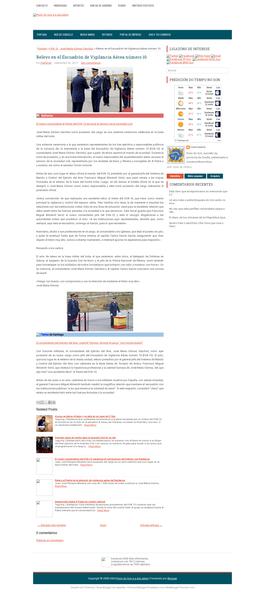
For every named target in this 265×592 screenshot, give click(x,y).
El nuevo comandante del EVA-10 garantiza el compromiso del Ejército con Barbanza (102, 459)
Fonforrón (46, 63)
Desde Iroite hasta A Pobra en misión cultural (80, 501)
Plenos (122, 5)
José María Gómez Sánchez (76, 48)
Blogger (172, 578)
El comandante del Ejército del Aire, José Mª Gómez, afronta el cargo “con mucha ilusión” (89, 342)
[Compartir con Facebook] (50, 402)
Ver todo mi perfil (179, 167)
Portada (42, 34)
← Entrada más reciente (51, 525)
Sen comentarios (91, 63)
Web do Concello (63, 34)
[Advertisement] (198, 295)
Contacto (42, 5)
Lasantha (120, 587)
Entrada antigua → (151, 525)
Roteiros (107, 34)
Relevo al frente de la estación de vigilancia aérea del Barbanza (90, 480)
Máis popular (195, 176)
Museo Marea (87, 34)
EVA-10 (53, 48)
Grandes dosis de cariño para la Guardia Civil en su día (85, 437)
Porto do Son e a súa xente (132, 578)
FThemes (89, 587)
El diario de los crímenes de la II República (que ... (198, 217)
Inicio (103, 525)
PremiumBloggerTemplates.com (145, 587)
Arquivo (215, 176)
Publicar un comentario (50, 540)
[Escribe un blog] (42, 402)
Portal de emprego (130, 34)
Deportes (78, 5)
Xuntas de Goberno (101, 5)
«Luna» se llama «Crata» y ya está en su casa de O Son (85, 416)
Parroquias (60, 5)
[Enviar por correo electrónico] (38, 402)
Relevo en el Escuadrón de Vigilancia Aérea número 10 (91, 57)
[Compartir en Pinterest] (54, 402)
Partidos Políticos (143, 5)
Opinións (175, 176)
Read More (90, 425)
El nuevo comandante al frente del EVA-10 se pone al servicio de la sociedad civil (84, 123)
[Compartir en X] (46, 402)
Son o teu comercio (160, 34)
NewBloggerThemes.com (180, 587)
